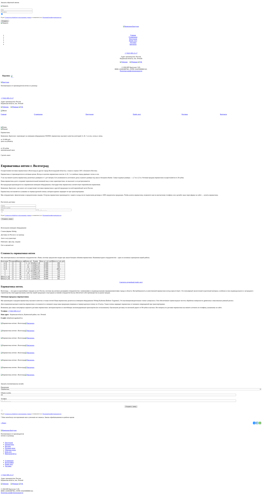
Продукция (133, 39)
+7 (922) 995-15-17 (131, 53)
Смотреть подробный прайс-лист (131, 282)
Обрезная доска (10, 450)
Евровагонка (9, 444)
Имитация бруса (10, 454)
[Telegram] (257, 423)
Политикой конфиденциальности (52, 17)
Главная (133, 35)
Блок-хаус (8, 452)
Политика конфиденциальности (131, 71)
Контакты (133, 44)
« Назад (3, 423)
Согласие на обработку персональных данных (18, 17)
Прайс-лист (133, 41)
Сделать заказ (5, 155)
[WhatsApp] (260, 423)
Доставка (133, 42)
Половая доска (10, 448)
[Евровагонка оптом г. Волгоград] (29, 323)
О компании (133, 37)
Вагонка (8, 446)
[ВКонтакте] (254, 423)
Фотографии (9, 462)
